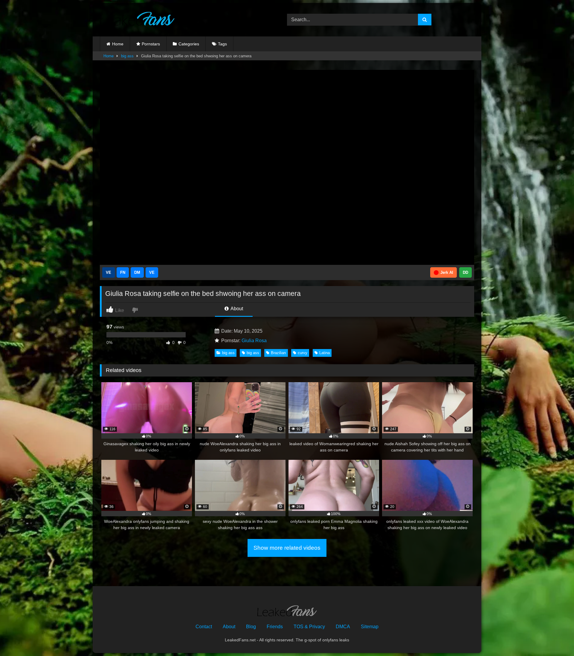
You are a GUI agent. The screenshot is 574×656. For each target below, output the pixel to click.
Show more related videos (287, 548)
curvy (302, 353)
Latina (324, 353)
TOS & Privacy (309, 626)
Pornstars (151, 44)
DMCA (343, 626)
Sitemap (369, 626)
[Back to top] (555, 638)
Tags (222, 44)
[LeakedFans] (137, 20)
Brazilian (278, 353)
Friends (275, 626)
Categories (188, 44)
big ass (127, 56)
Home (117, 44)
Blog (251, 626)
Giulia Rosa (254, 340)
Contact (204, 626)
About (236, 308)
